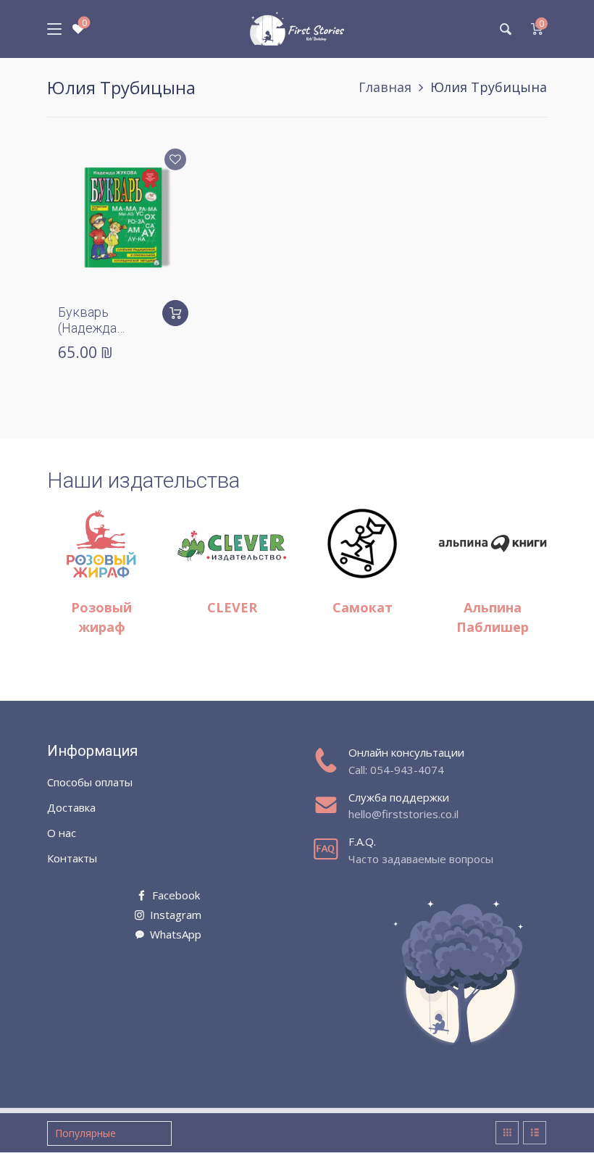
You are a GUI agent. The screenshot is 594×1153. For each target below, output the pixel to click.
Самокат (362, 607)
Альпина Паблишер (492, 617)
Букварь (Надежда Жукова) (87, 327)
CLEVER (232, 607)
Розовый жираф (101, 617)
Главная (385, 87)
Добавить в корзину (175, 313)
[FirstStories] (297, 29)
